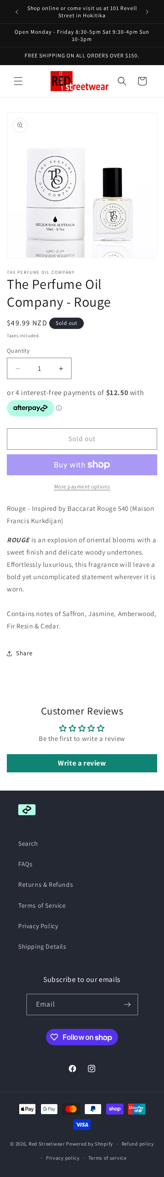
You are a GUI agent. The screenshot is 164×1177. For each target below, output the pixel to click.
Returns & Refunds (45, 884)
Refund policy (138, 1144)
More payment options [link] (82, 486)
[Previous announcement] (17, 12)
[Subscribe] (128, 1004)
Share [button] (24, 653)
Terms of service (107, 1158)
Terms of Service (42, 905)
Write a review (82, 763)
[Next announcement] (147, 12)
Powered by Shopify (89, 1144)
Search (28, 843)
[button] (18, 81)
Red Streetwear (47, 1144)
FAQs (25, 864)
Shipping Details (42, 946)
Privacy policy (63, 1158)
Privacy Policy (38, 926)
